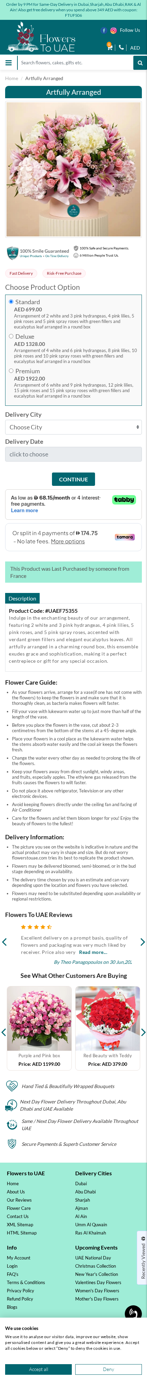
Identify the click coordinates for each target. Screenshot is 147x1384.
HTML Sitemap (22, 1233)
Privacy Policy (20, 1290)
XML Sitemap (20, 1224)
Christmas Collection (95, 1266)
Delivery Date (24, 441)
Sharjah (82, 1200)
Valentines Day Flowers (98, 1282)
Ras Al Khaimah (90, 1233)
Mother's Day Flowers (97, 1299)
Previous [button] (3, 1028)
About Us (16, 1191)
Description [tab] (22, 598)
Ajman (81, 1208)
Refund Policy (20, 1299)
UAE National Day (93, 1257)
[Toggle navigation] (8, 63)
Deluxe (24, 336)
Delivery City (23, 414)
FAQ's (12, 1274)
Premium (27, 371)
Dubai (81, 1183)
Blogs (12, 1307)
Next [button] (143, 1028)
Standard (27, 302)
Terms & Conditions (26, 1282)
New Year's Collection (96, 1274)
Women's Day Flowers (97, 1290)
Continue (73, 479)
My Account (18, 1257)
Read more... (88, 952)
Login (12, 1266)
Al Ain (81, 1216)
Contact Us (18, 1216)
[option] (39, 1028)
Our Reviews (19, 1200)
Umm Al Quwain (91, 1224)
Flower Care (19, 1208)
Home (11, 78)
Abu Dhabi (85, 1191)
